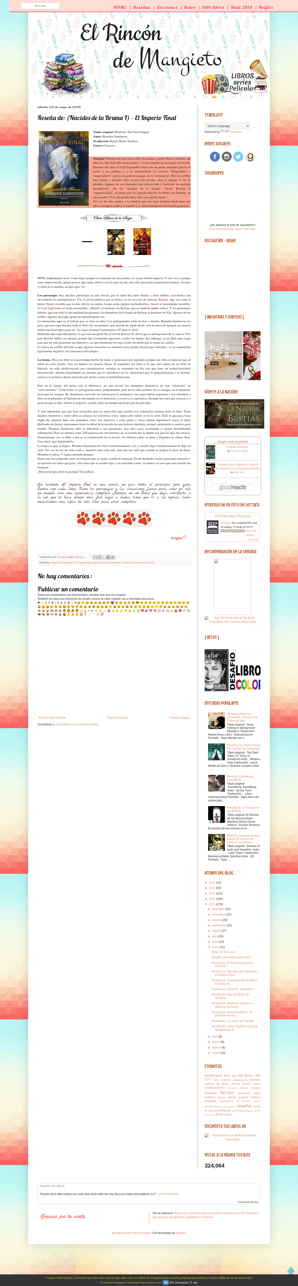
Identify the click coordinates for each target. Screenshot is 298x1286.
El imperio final (83, 562)
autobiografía (240, 1079)
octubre (217, 920)
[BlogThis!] (99, 557)
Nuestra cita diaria (52, 1185)
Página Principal (117, 717)
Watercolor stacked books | (191, 1213)
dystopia (256, 1087)
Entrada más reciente (52, 717)
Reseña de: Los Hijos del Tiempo (233, 1021)
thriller (220, 1114)
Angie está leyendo (232, 441)
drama (244, 1087)
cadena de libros (217, 1083)
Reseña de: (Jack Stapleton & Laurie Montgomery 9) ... (235, 1028)
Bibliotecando (213, 1075)
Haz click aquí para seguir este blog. (233, 229)
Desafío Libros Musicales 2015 (231, 957)
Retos (248, 1075)
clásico (257, 1083)
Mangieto (226, 522)
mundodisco (226, 1101)
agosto (216, 930)
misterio (256, 1097)
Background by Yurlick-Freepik (131, 1233)
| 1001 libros (211, 7)
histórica (210, 1097)
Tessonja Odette (239, 450)
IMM (240, 1075)
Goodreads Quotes (248, 1202)
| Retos (188, 7)
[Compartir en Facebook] (108, 557)
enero (216, 1053)
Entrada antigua (179, 717)
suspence (210, 1114)
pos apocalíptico (227, 1106)
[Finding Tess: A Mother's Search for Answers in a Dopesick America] (212, 473)
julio (215, 936)
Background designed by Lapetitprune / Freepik (183, 1217)
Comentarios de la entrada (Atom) (76, 724)
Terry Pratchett (222, 1079)
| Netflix (264, 7)
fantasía (104, 562)
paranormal (211, 1106)
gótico (257, 1093)
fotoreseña (244, 1093)
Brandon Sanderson (62, 562)
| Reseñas (140, 7)
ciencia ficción (240, 1083)
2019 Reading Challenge (233, 515)
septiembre (219, 925)
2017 (212, 893)
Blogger (181, 1233)
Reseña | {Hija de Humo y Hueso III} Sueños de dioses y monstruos (243, 839)
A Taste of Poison (238, 447)
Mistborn (115, 562)
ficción (227, 1092)
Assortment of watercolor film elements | (234, 1213)
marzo (216, 1042)
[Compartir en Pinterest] (112, 557)
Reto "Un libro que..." (225, 952)
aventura (255, 1080)
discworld (232, 1088)
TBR (258, 1075)
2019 (212, 882)
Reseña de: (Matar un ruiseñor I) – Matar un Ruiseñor (233, 1005)
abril (215, 1036)
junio (215, 941)
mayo (216, 947)
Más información (178, 1282)
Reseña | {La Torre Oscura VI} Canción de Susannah (244, 746)
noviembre (219, 914)
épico (96, 562)
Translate (236, 132)
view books (253, 539)
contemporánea (215, 1087)
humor (221, 1097)
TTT (208, 1080)
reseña (150, 562)
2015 (212, 904)
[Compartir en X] (104, 557)
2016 (212, 899)
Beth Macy (239, 472)
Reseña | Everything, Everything (240, 778)
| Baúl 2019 (239, 7)
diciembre (218, 909)
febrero (217, 1047)
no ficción (243, 1101)
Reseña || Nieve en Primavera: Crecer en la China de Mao (242, 717)
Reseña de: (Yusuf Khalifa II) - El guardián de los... (232, 1014)
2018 (212, 888)
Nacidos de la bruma (133, 562)
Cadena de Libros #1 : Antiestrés (232, 989)
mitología (210, 1101)
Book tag (230, 1075)
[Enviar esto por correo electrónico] (95, 557)
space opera (254, 1110)
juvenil (243, 1097)
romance (224, 1110)
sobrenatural (239, 1110)
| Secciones (165, 7)
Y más (193, 1282)
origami (257, 1101)
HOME (120, 7)
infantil (232, 1097)
